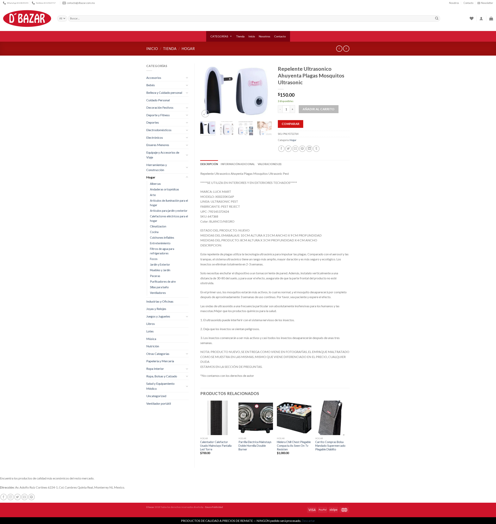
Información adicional (238, 164)
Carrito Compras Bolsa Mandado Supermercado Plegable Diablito (330, 445)
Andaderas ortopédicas (164, 189)
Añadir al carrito (318, 109)
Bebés (150, 85)
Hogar (188, 48)
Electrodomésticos (158, 130)
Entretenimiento (160, 243)
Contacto (468, 2)
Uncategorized (156, 396)
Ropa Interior (155, 368)
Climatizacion (158, 226)
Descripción (209, 164)
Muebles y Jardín (160, 270)
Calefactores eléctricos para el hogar (169, 218)
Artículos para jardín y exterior (169, 210)
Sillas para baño (159, 287)
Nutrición (152, 346)
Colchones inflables (162, 237)
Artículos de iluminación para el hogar (169, 203)
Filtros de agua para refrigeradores (162, 251)
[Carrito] (491, 18)
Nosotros (454, 2)
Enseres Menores (157, 145)
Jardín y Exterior (160, 264)
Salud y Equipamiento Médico (160, 386)
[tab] (209, 164)
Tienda (240, 36)
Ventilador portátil (158, 403)
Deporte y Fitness (158, 115)
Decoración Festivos (159, 107)
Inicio (251, 36)
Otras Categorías (157, 353)
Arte (153, 195)
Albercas (155, 183)
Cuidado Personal (158, 100)
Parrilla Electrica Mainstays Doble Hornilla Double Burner (255, 445)
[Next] (265, 90)
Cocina (154, 232)
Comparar (291, 124)
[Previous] (206, 90)
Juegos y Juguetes (158, 316)
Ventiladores (158, 292)
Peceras (155, 276)
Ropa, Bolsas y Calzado (161, 376)
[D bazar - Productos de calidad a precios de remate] (27, 18)
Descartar (308, 520)
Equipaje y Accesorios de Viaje (162, 155)
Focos (154, 259)
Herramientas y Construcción (156, 167)
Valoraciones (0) (269, 164)
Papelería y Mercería (160, 361)
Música (151, 339)
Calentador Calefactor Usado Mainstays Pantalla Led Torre (216, 445)
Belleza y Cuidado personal (164, 92)
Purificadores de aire (163, 281)
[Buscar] (436, 18)
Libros (150, 323)
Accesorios (153, 77)
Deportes (152, 122)
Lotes (150, 331)
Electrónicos (154, 137)
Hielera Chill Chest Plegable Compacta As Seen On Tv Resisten (294, 445)
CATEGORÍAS (219, 36)
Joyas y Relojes (156, 309)
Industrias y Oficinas (159, 301)
